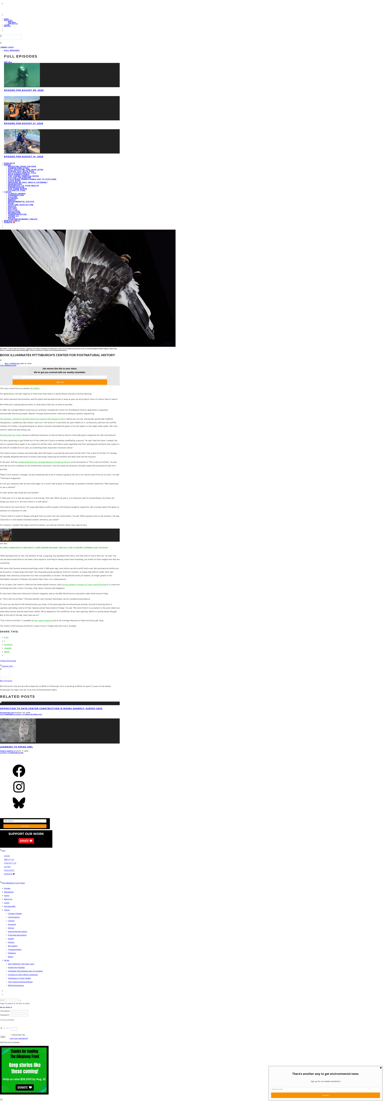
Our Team (12, 22)
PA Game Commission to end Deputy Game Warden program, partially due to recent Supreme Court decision (54, 547)
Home (6, 895)
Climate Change (17, 194)
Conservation (16, 195)
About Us (8, 20)
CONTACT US (10, 863)
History (12, 208)
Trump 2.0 (13, 216)
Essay (11, 203)
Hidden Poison (16, 187)
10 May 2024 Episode (8, 661)
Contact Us (13, 23)
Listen (6, 903)
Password (4, 1015)
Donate (7, 888)
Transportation (17, 214)
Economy (13, 198)
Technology (36, 714)
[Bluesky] (19, 810)
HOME (7, 856)
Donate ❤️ (9, 222)
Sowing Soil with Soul (21, 171)
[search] (20, 1000)
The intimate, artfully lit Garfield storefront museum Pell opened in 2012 (32, 419)
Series (7, 165)
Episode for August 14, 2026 (23, 156)
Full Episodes (12, 50)
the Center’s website (43, 620)
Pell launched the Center (10, 435)
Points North (7, 751)
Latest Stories (22, 714)
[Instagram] (19, 793)
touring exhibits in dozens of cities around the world (85, 584)
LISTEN (7, 867)
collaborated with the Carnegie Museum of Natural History (44, 462)
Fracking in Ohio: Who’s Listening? (28, 182)
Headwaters (15, 184)
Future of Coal (17, 190)
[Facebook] (19, 777)
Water (11, 218)
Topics (8, 192)
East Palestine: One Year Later (25, 170)
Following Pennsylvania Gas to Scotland (32, 179)
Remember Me (18, 1035)
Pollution (14, 211)
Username (4, 1011)
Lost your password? (19, 1038)
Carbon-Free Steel (18, 168)
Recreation (14, 213)
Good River (14, 181)
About (10, 21)
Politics (12, 210)
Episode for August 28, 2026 (24, 90)
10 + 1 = (6, 1028)
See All (8, 62)
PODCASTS (9, 870)
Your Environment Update (23, 219)
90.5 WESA (34, 388)
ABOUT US (9, 859)
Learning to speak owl (16, 747)
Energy (12, 200)
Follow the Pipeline (19, 178)
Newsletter (9, 892)
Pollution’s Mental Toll (22, 173)
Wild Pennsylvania (18, 174)
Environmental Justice (21, 202)
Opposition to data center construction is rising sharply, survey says (51, 708)
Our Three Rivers (17, 189)
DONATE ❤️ (9, 874)
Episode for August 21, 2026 (23, 123)
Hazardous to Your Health (23, 186)
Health (12, 206)
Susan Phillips (7, 713)
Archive (7, 26)
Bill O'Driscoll (12, 363)
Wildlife (12, 365)
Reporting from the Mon (22, 166)
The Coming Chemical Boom (23, 176)
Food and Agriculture (20, 205)
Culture (12, 197)
